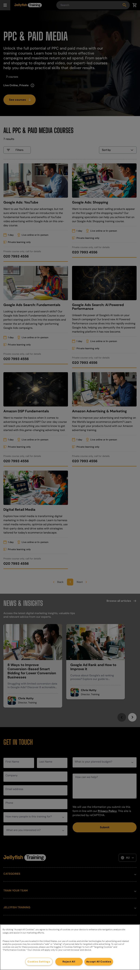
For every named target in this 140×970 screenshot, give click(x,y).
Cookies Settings (38, 961)
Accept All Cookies (98, 961)
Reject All (68, 961)
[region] (70, 947)
